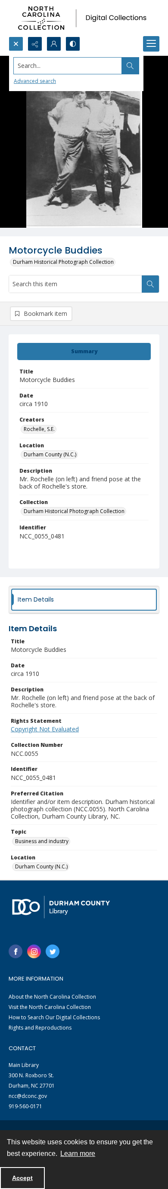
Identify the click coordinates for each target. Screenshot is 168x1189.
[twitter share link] (52, 951)
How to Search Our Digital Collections (54, 1017)
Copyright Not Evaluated (45, 729)
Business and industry (41, 841)
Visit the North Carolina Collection (50, 1007)
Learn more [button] (77, 1153)
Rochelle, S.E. (39, 429)
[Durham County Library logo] (61, 906)
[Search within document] (150, 284)
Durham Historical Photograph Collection (63, 262)
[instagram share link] (34, 951)
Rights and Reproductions (40, 1027)
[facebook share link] (15, 951)
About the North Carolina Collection (52, 996)
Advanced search (35, 81)
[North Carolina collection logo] (84, 18)
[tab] (84, 351)
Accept (22, 1177)
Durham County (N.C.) (50, 454)
